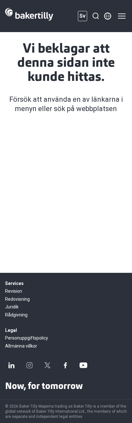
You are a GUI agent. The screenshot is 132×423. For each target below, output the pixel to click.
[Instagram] (29, 365)
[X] (47, 365)
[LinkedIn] (11, 365)
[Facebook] (65, 365)
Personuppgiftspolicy (26, 338)
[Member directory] (107, 16)
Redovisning (17, 299)
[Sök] (95, 16)
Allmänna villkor (21, 346)
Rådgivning (16, 314)
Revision (13, 291)
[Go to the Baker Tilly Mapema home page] (29, 16)
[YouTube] (83, 365)
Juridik (12, 306)
